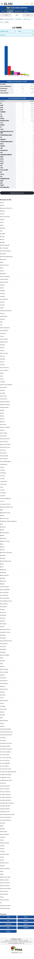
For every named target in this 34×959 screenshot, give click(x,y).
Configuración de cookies (23, 942)
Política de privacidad (5, 942)
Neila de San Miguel (4, 655)
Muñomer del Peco (4, 575)
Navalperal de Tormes (5, 632)
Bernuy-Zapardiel (4, 248)
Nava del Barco (3, 606)
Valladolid (25, 927)
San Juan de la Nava (4, 760)
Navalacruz (2, 618)
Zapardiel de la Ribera (5, 908)
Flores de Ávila (3, 387)
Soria (8, 927)
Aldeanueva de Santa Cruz (6, 208)
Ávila (1, 231)
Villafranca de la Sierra (5, 877)
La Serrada (2, 495)
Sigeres (2, 825)
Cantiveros (2, 293)
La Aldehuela (3, 473)
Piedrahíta (2, 692)
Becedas (2, 239)
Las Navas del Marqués (5, 498)
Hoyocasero (3, 450)
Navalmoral (2, 621)
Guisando (2, 430)
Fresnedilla (2, 393)
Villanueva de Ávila (4, 880)
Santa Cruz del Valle (4, 788)
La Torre (2, 501)
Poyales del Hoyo (4, 700)
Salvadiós (2, 726)
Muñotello (2, 584)
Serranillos (2, 823)
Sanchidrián (3, 737)
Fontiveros (2, 390)
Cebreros (2, 313)
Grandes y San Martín (5, 427)
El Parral (2, 379)
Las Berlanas (3, 492)
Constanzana (3, 333)
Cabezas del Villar (4, 282)
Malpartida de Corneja (5, 512)
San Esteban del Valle (5, 746)
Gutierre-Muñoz (3, 433)
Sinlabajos (2, 828)
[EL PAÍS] (8, 4)
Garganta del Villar (4, 407)
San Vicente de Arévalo (5, 820)
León (8, 920)
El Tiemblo (2, 381)
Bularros (2, 270)
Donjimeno (2, 344)
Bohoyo (1, 262)
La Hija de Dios (3, 481)
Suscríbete (26, 3)
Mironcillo (2, 549)
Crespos (2, 336)
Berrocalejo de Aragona (5, 250)
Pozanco (2, 703)
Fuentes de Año (3, 399)
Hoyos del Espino (4, 458)
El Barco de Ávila (4, 353)
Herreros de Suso (4, 441)
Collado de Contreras (5, 327)
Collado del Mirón (4, 330)
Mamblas (2, 515)
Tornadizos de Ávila (4, 854)
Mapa (30, 942)
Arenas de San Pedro (5, 216)
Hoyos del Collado (4, 455)
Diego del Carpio (4, 342)
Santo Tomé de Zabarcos (6, 817)
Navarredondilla (3, 643)
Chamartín (2, 319)
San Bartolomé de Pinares (6, 734)
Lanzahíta (2, 490)
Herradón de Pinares (5, 438)
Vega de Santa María (5, 868)
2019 (6, 15)
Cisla (1, 324)
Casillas (2, 307)
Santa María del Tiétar (5, 806)
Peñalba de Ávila (4, 689)
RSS (23, 943)
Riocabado (2, 714)
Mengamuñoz (3, 538)
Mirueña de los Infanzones (6, 552)
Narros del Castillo (4, 592)
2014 (17, 15)
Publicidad (20, 940)
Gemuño (2, 413)
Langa (1, 487)
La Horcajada (3, 484)
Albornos (2, 205)
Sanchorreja (3, 740)
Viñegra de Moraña (4, 899)
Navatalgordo (3, 649)
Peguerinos (2, 686)
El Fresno (2, 362)
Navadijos (2, 609)
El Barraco (2, 356)
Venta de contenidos (13, 940)
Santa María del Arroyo (5, 794)
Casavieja (2, 305)
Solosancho (2, 837)
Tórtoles (2, 857)
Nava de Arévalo (4, 603)
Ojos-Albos (2, 660)
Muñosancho (3, 581)
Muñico (1, 566)
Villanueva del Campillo (5, 888)
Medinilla (2, 535)
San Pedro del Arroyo (5, 786)
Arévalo (2, 222)
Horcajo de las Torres (5, 447)
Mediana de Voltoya (4, 532)
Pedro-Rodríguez (4, 683)
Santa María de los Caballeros (7, 803)
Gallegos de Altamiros (5, 401)
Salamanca (8, 924)
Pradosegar (2, 706)
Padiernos (2, 666)
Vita (1, 902)
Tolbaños (2, 848)
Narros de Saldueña (4, 598)
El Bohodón (2, 359)
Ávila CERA (2, 233)
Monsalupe (2, 558)
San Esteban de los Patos (6, 743)
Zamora (8, 931)
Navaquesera (3, 638)
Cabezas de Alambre (5, 276)
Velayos (2, 871)
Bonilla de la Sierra (4, 265)
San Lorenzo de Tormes (5, 769)
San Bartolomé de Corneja (6, 732)
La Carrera (2, 475)
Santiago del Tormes (5, 811)
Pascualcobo (3, 677)
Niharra (2, 658)
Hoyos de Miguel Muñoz (5, 461)
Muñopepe (2, 578)
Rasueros (2, 712)
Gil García (2, 418)
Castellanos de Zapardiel (5, 310)
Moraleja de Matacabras (5, 561)
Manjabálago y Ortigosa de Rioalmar (8, 521)
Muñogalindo (3, 569)
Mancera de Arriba (4, 518)
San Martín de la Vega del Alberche (8, 771)
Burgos (26, 917)
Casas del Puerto (4, 299)
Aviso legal (26, 940)
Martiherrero (3, 527)
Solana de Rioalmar (4, 834)
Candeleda (2, 290)
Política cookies (14, 942)
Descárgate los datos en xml (17, 193)
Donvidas (2, 347)
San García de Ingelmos (5, 751)
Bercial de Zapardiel (4, 245)
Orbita (1, 663)
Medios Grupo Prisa (17, 953)
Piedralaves (2, 695)
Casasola (2, 302)
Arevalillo (2, 219)
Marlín (1, 524)
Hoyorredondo (3, 453)
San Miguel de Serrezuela (6, 780)
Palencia (26, 920)
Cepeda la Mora (3, 316)
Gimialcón (2, 421)
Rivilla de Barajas (4, 720)
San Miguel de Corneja (5, 777)
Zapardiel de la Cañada (5, 905)
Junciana (2, 467)
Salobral (2, 723)
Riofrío (1, 717)
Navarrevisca (3, 646)
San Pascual (3, 783)
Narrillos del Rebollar (5, 589)
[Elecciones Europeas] (17, 8)
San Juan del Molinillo (5, 763)
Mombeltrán (3, 555)
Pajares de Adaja (4, 669)
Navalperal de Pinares (5, 629)
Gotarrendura (3, 424)
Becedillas (2, 242)
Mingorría (2, 547)
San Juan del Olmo (4, 766)
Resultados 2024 (18, 11)
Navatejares (3, 652)
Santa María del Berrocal (6, 797)
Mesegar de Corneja (4, 541)
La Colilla (2, 478)
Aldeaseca (2, 211)
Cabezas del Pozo (4, 279)
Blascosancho (3, 259)
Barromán (2, 236)
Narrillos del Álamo (4, 586)
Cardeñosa (2, 296)
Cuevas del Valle (4, 339)
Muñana (2, 564)
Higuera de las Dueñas (5, 444)
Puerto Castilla (3, 709)
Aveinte (1, 225)
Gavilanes (2, 410)
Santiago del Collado (4, 808)
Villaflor (2, 874)
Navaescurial (3, 612)
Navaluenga (3, 635)
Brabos (1, 268)
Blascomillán (3, 253)
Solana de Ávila (3, 831)
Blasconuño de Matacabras (6, 256)
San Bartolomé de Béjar (5, 729)
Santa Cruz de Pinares (5, 791)
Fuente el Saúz (3, 396)
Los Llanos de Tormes (5, 504)
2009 (27, 15)
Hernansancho (3, 436)
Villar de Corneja (4, 891)
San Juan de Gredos (4, 754)
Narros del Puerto (4, 595)
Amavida (2, 213)
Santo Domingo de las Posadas (7, 814)
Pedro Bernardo (3, 680)
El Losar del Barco (4, 370)
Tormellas (2, 851)
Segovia (26, 924)
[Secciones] (2, 4)
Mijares (1, 544)
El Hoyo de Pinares (4, 367)
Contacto (6, 940)
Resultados (10, 11)
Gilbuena (2, 416)
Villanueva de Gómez (5, 882)
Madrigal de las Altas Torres (6, 507)
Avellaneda (2, 228)
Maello (1, 510)
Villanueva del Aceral (5, 885)
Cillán (1, 322)
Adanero (2, 202)
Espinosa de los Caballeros (6, 384)
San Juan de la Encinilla (5, 757)
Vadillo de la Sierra (4, 862)
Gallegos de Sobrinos (5, 404)
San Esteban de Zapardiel (6, 749)
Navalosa (2, 626)
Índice (20, 943)
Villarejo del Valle (4, 894)
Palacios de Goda (4, 672)
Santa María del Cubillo (5, 800)
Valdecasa (2, 865)
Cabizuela (2, 285)
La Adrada (2, 470)
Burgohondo (3, 273)
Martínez (2, 529)
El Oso (1, 376)
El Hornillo (2, 364)
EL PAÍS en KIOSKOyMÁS (13, 943)
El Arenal (2, 350)
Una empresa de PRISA (17, 948)
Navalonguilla (3, 623)
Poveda (1, 697)
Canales (2, 287)
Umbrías (2, 860)
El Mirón (2, 373)
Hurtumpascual (3, 464)
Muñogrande (3, 572)
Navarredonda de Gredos (6, 640)
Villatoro (2, 897)
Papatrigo (2, 675)
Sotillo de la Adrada (4, 843)
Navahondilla (3, 615)
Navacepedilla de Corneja (6, 601)
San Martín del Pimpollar (5, 774)
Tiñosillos (2, 845)
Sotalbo (2, 840)
